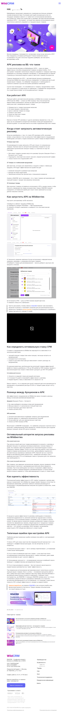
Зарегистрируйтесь (15, 585)
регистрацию (27, 309)
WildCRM (34, 306)
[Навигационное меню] (60, 3)
